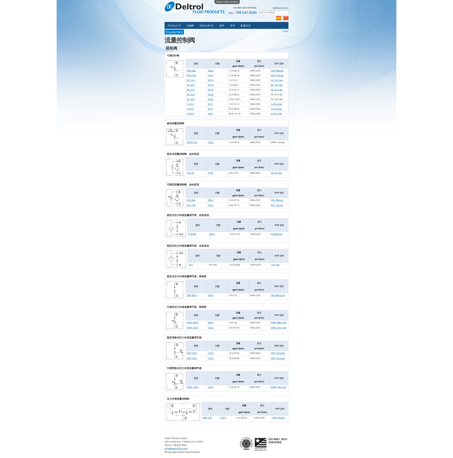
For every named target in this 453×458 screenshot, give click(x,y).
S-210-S (190, 104)
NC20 (210, 85)
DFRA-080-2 (193, 322)
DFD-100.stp (278, 417)
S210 (210, 104)
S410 (210, 113)
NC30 (210, 94)
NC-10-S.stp (277, 80)
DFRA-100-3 (193, 387)
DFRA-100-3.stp (278, 387)
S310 (210, 108)
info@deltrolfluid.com (176, 448)
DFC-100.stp (277, 205)
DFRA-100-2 (193, 327)
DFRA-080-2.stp (278, 322)
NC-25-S (191, 89)
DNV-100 (191, 75)
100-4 (223, 417)
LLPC (190, 264)
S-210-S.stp (276, 104)
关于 (232, 25)
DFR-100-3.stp (278, 353)
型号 (221, 25)
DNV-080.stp (277, 70)
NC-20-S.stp (277, 85)
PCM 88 (192, 234)
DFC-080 (191, 200)
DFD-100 (207, 417)
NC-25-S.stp (277, 89)
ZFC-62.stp (276, 172)
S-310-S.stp (276, 108)
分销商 (190, 25)
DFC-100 (191, 205)
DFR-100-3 (192, 353)
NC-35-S (191, 99)
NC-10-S (191, 80)
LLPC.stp (275, 264)
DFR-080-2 (192, 295)
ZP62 (210, 172)
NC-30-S (191, 94)
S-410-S (190, 113)
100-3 (211, 353)
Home (285, 31)
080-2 (211, 70)
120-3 (211, 358)
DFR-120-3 (192, 358)
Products (174, 25)
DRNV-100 (192, 142)
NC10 (210, 80)
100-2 (211, 75)
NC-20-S (191, 85)
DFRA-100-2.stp (278, 327)
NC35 (210, 99)
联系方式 (246, 25)
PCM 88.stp (276, 234)
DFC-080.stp (277, 200)
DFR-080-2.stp (278, 295)
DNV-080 (191, 70)
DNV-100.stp (277, 75)
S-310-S (190, 108)
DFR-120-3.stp (278, 358)
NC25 (210, 89)
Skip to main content (227, 1)
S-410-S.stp (276, 113)
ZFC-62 (190, 172)
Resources (207, 25)
